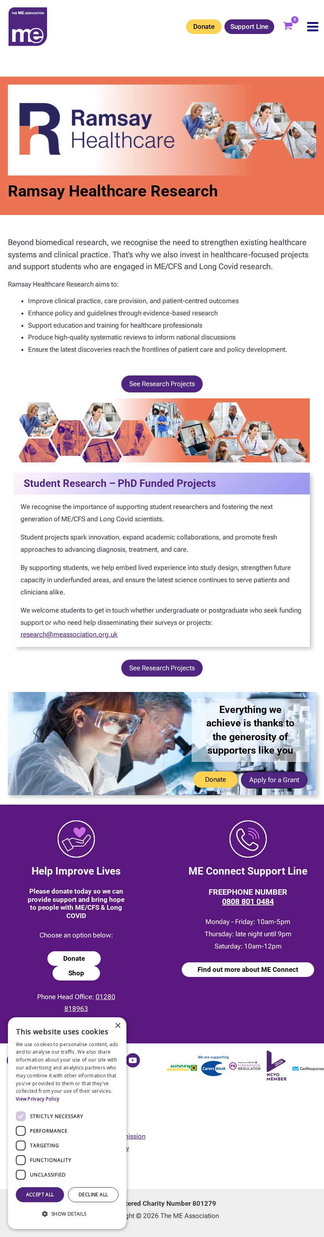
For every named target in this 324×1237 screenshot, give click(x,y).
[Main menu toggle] (312, 26)
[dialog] (67, 1123)
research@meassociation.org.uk (69, 634)
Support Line (249, 26)
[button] (162, 383)
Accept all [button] (40, 1194)
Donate (204, 26)
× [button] (118, 1026)
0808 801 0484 (248, 901)
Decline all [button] (93, 1194)
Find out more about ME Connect (248, 969)
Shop (76, 973)
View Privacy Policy (38, 1099)
